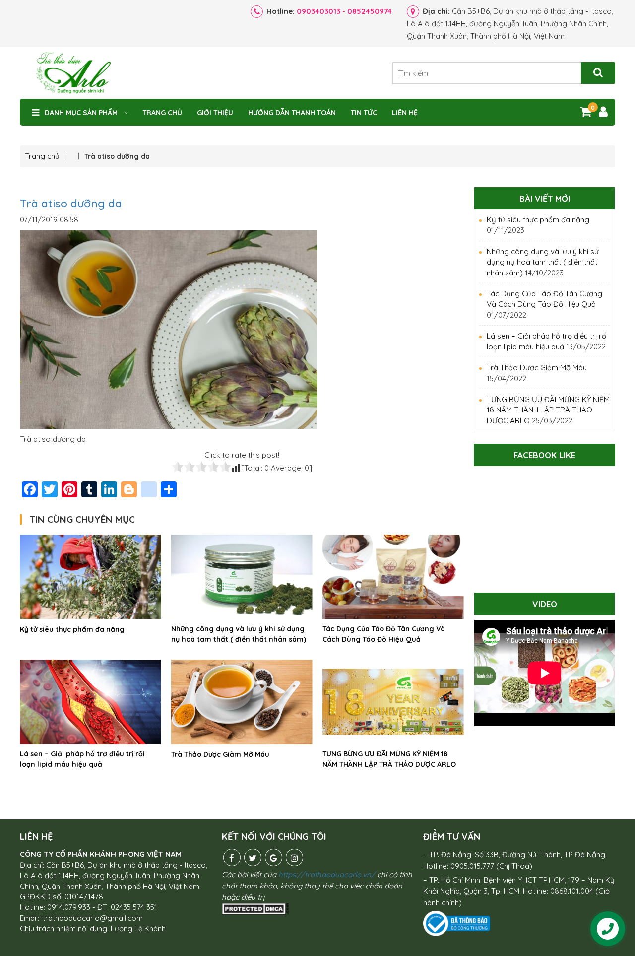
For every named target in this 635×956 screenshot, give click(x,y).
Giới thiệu (215, 112)
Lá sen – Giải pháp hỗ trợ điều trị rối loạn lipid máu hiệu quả (82, 759)
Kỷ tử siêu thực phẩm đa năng (72, 629)
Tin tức (364, 112)
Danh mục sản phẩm (81, 112)
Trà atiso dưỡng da (71, 203)
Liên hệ (405, 112)
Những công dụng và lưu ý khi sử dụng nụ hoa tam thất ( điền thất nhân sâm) (238, 634)
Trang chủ (162, 112)
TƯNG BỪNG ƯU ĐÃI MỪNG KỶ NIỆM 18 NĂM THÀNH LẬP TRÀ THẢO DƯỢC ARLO (389, 759)
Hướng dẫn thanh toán (292, 112)
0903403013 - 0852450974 (344, 11)
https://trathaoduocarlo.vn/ (326, 874)
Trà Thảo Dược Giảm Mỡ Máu (220, 754)
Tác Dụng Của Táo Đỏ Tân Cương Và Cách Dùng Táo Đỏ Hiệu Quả (383, 634)
